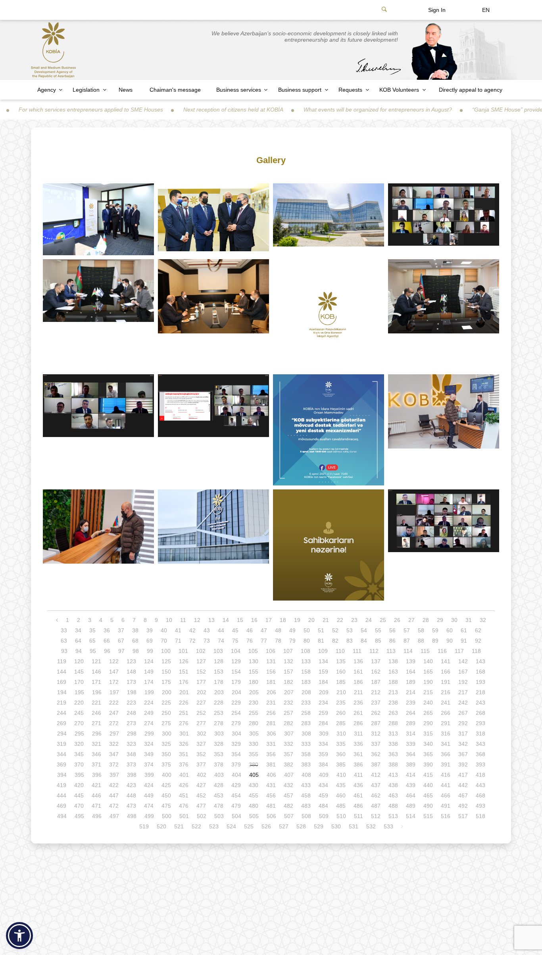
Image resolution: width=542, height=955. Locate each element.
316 (445, 733)
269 (61, 723)
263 (393, 713)
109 (323, 651)
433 (306, 785)
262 (376, 713)
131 (271, 661)
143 (480, 661)
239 (410, 702)
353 (218, 754)
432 (288, 785)
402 (201, 775)
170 (79, 682)
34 (78, 630)
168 (480, 671)
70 (164, 640)
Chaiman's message (175, 90)
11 (183, 620)
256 (271, 713)
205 (254, 692)
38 (135, 630)
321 (96, 744)
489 (410, 806)
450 (166, 795)
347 (114, 754)
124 (149, 661)
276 (183, 723)
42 (192, 630)
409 (324, 775)
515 (428, 816)
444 (61, 795)
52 (335, 630)
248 (131, 713)
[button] (19, 935)
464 (410, 795)
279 (236, 723)
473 (131, 806)
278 (218, 723)
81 (321, 640)
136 (358, 661)
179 (236, 682)
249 (149, 713)
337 (376, 744)
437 (376, 785)
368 (480, 754)
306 (271, 733)
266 (445, 713)
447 (114, 795)
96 (107, 651)
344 (61, 754)
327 (201, 744)
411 (358, 775)
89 (435, 640)
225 (166, 702)
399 (149, 775)
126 (183, 661)
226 (183, 702)
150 (166, 671)
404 (236, 775)
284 (323, 723)
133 (306, 661)
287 (376, 723)
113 (391, 651)
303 (219, 733)
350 (166, 754)
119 (61, 661)
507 (289, 816)
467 (463, 795)
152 (201, 671)
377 (201, 764)
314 (410, 733)
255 (253, 713)
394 (62, 775)
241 (445, 702)
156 (271, 671)
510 (341, 816)
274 (149, 723)
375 (166, 764)
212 (376, 692)
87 (407, 640)
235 (341, 702)
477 (201, 806)
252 (201, 713)
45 (235, 630)
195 (79, 692)
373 (131, 764)
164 (410, 671)
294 (62, 733)
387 (376, 764)
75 (235, 640)
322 (114, 744)
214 (410, 692)
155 (253, 671)
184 (323, 682)
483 (306, 806)
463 (393, 795)
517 (463, 816)
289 (410, 723)
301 (184, 733)
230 (253, 702)
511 (358, 816)
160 (341, 671)
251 (183, 713)
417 (463, 775)
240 (428, 702)
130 (253, 661)
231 (271, 702)
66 (107, 640)
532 (371, 826)
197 (114, 692)
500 (166, 816)
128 (218, 661)
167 (463, 671)
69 (149, 640)
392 (463, 764)
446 (96, 795)
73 (207, 640)
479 (236, 806)
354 (236, 754)
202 (201, 692)
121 (96, 661)
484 (323, 806)
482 (288, 806)
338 (393, 744)
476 (183, 806)
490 (428, 806)
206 (271, 692)
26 (397, 620)
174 (149, 682)
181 (271, 682)
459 (323, 795)
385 (341, 764)
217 (463, 692)
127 (201, 661)
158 (306, 671)
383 (306, 764)
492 (463, 806)
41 (178, 630)
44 (221, 630)
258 (306, 713)
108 (305, 651)
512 (376, 816)
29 (440, 620)
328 (218, 744)
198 (131, 692)
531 (353, 826)
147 (114, 671)
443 (480, 785)
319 (61, 744)
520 (161, 826)
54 (364, 630)
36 (107, 630)
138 (393, 661)
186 (358, 682)
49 (292, 630)
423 (131, 785)
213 (393, 692)
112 (374, 651)
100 (166, 651)
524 (231, 826)
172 (114, 682)
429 (236, 785)
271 (96, 723)
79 (292, 640)
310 (341, 733)
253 (218, 713)
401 (184, 775)
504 (236, 816)
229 (236, 702)
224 (149, 702)
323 (131, 744)
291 (445, 723)
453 (218, 795)
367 (463, 754)
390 (428, 764)
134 (323, 661)
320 (79, 744)
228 (218, 702)
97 (121, 651)
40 (164, 630)
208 (306, 692)
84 (364, 640)
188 (393, 682)
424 (149, 785)
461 (358, 795)
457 (288, 795)
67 (121, 640)
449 (149, 795)
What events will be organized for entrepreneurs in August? (346, 109)
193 (480, 682)
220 (79, 702)
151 (183, 671)
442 (463, 785)
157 (288, 671)
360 (341, 754)
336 (358, 744)
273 (131, 723)
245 (79, 713)
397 (114, 775)
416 (445, 775)
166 (445, 671)
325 (166, 744)
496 (97, 816)
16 (254, 620)
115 (425, 651)
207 (289, 692)
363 (393, 754)
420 (79, 785)
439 (410, 785)
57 (407, 630)
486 (358, 806)
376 (183, 764)
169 (61, 682)
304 (236, 733)
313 (393, 733)
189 (410, 682)
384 (323, 764)
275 (166, 723)
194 (62, 692)
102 (201, 651)
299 (149, 733)
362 (376, 754)
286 (358, 723)
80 (307, 640)
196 (97, 692)
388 (393, 764)
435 (341, 785)
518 (480, 816)
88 (421, 640)
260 (341, 713)
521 (179, 826)
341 (445, 744)
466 (445, 795)
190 (428, 682)
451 (183, 795)
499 (149, 816)
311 (358, 733)
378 (218, 764)
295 (79, 733)
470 (79, 806)
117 (459, 651)
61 (464, 630)
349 (149, 754)
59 (435, 630)
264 (410, 713)
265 (428, 713)
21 (326, 620)
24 (368, 620)
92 (478, 640)
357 (288, 754)
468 (480, 795)
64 (78, 640)
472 (114, 806)
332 (288, 744)
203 (219, 692)
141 (445, 661)
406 (271, 775)
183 (306, 682)
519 (144, 826)
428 (218, 785)
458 (306, 795)
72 (192, 640)
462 (376, 795)
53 (349, 630)
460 (341, 795)
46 (249, 630)
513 (393, 816)
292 (463, 723)
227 (201, 702)
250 (166, 713)
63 (64, 640)
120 (79, 661)
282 (288, 723)
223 (131, 702)
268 (480, 713)
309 (324, 733)
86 (392, 640)
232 (288, 702)
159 (323, 671)
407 (289, 775)
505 (254, 816)
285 (341, 723)
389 (410, 764)
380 (253, 764)
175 (166, 682)
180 (253, 682)
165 (428, 671)
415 (428, 775)
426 (183, 785)
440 (428, 785)
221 (96, 702)
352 (201, 754)
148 (131, 671)
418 (480, 775)
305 (254, 733)
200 (166, 692)
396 (97, 775)
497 (114, 816)
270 (79, 723)
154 (236, 671)
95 (93, 651)
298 (131, 733)
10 (169, 620)
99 (150, 651)
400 (166, 775)
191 (445, 682)
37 (121, 630)
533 (388, 826)
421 (96, 785)
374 (149, 764)
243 (480, 702)
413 (393, 775)
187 (376, 682)
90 (449, 640)
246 (96, 713)
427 (201, 785)
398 (131, 775)
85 (378, 640)
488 (393, 806)
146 (96, 671)
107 (288, 651)
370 (79, 764)
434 (323, 785)
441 (445, 785)
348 (131, 754)
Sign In (437, 10)
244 (61, 713)
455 (253, 795)
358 (306, 754)
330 (253, 744)
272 (114, 723)
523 (214, 826)
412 (376, 775)
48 (278, 630)
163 (393, 671)
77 (264, 640)
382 (288, 764)
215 (428, 692)
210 (341, 692)
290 (428, 723)
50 (307, 630)
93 (64, 651)
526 (266, 826)
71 (178, 640)
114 (408, 651)
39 (149, 630)
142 (463, 661)
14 (226, 620)
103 (218, 651)
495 (79, 816)
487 (376, 806)
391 (445, 764)
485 (341, 806)
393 (480, 764)
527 (283, 826)
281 (271, 723)
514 (410, 816)
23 (354, 620)
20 (311, 620)
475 (166, 806)
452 (201, 795)
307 (289, 733)
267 (463, 713)
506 (271, 816)
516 (445, 816)
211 (358, 692)
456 (271, 795)
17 (268, 620)
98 (136, 651)
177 (201, 682)
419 (61, 785)
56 (392, 630)
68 (135, 640)
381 (271, 764)
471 (96, 806)
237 (376, 702)
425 (166, 785)
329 (236, 744)
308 (306, 733)
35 (92, 630)
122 (114, 661)
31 (468, 620)
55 (378, 630)
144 (61, 671)
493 (480, 806)
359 (323, 754)
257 (288, 713)
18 (283, 620)
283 (306, 723)
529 (318, 826)
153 (218, 671)
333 (306, 744)
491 (445, 806)
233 (306, 702)
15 (240, 620)
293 (480, 723)
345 (79, 754)
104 (235, 651)
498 (131, 816)
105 (253, 651)
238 (393, 702)
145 (79, 671)
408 (306, 775)
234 (323, 702)
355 (253, 754)
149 (149, 671)
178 (218, 682)
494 (62, 816)
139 (410, 661)
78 (278, 640)
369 (61, 764)
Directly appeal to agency (470, 90)
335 (341, 744)
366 (445, 754)
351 (183, 754)
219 (61, 702)
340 (428, 744)
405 (254, 775)
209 (324, 692)
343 (480, 744)
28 (426, 620)
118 (476, 651)
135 (341, 661)
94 (78, 651)
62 (478, 630)
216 (445, 692)
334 (323, 744)
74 (221, 640)
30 (454, 620)
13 (211, 620)
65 (92, 640)
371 (96, 764)
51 (321, 630)
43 (207, 630)
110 (340, 651)
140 (428, 661)
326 (183, 744)
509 (324, 816)
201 (184, 692)
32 (483, 620)
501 (184, 816)
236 (358, 702)
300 (166, 733)
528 (301, 826)
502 (201, 816)
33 (64, 630)
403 (219, 775)
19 (297, 620)
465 (428, 795)
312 (376, 733)
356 (271, 754)
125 (166, 661)
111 (357, 651)
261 (358, 713)
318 (480, 733)
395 (79, 775)
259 (323, 713)
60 (449, 630)
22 (340, 620)
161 (358, 671)
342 (463, 744)
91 (464, 640)
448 (131, 795)
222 (114, 702)
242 (463, 702)
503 (219, 816)
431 (271, 785)
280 (253, 723)
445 (79, 795)
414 (410, 775)
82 (335, 640)
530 (336, 826)
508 (306, 816)
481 (271, 806)
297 (114, 733)
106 (270, 651)
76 (249, 640)
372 (114, 764)
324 (149, 744)
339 (410, 744)
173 (131, 682)
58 (421, 630)
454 (236, 795)
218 (480, 692)
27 (411, 620)
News (126, 90)
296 (97, 733)
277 (201, 723)
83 (349, 640)
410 (341, 775)
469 (61, 806)
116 (442, 651)
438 (393, 785)
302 (201, 733)
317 (463, 733)
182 (288, 682)
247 (114, 713)
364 (410, 754)
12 (197, 620)
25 (383, 620)
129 (236, 661)
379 (236, 764)
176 (183, 682)
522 (196, 826)
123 (131, 661)
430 (253, 785)
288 (393, 723)
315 (428, 733)
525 (249, 826)
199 (149, 692)
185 (341, 682)
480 (253, 806)
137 (376, 661)
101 (183, 651)
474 (149, 806)
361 (358, 754)
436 (358, 785)
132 (288, 661)
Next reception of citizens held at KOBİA (202, 109)
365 (428, 754)
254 (236, 713)
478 (218, 806)
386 (358, 764)
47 (264, 630)
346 (96, 754)
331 (271, 744)
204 (236, 692)
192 (463, 682)
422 (114, 785)
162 (376, 671)
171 (96, 682)
